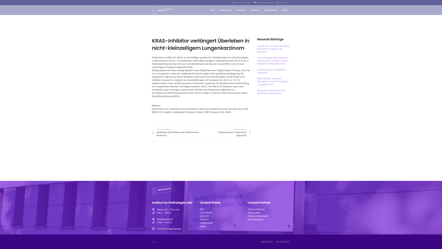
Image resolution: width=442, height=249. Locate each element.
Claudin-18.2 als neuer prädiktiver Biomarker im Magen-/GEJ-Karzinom (273, 49)
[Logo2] (163, 10)
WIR (202, 209)
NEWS (203, 226)
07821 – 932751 (164, 212)
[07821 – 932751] (154, 213)
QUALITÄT (204, 216)
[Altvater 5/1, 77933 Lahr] (154, 209)
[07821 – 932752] (154, 222)
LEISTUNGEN (206, 212)
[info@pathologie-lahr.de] (154, 228)
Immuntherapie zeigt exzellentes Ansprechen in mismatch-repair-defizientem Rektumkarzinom (273, 60)
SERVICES (204, 219)
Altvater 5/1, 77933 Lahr (168, 209)
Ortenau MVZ (254, 212)
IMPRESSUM (267, 241)
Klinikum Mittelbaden (258, 216)
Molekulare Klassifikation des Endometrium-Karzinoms (271, 92)
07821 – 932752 (164, 222)
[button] (216, 10)
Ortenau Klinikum (256, 209)
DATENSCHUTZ (283, 241)
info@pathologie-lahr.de (168, 228)
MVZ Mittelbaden (256, 219)
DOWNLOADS (206, 223)
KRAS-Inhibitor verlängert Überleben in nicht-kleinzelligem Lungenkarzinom (272, 81)
